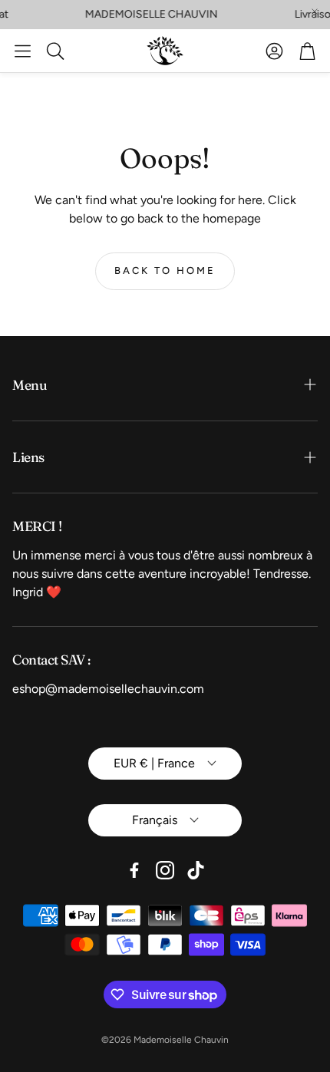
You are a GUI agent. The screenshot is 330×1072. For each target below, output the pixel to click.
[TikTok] (195, 870)
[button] (22, 50)
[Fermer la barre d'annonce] (314, 11)
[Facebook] (134, 870)
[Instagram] (165, 870)
